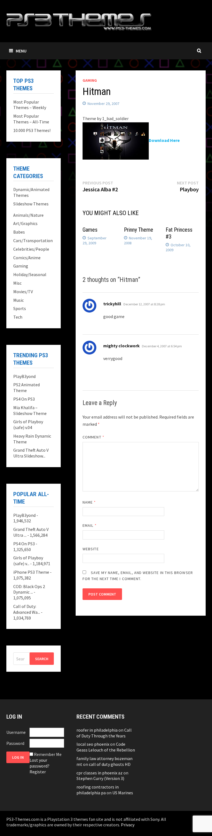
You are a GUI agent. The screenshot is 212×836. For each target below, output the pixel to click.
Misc (17, 283)
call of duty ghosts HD (110, 764)
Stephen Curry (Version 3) (100, 778)
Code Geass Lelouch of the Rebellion (105, 747)
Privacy (127, 824)
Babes (19, 232)
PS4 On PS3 (24, 399)
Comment (93, 437)
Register (38, 771)
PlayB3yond (24, 376)
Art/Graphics (25, 223)
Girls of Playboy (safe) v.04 (28, 424)
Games (90, 229)
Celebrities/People (31, 249)
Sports (19, 308)
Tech (17, 317)
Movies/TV (23, 291)
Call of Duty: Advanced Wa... (26, 609)
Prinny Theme (138, 229)
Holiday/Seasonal (29, 274)
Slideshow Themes (31, 204)
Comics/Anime (27, 257)
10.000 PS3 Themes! (32, 130)
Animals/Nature (28, 215)
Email (90, 525)
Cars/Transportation (33, 240)
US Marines (122, 792)
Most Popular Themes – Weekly (29, 104)
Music (18, 300)
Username (16, 732)
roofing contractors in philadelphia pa (97, 789)
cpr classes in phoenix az (99, 773)
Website (91, 548)
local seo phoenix (92, 744)
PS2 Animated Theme (26, 387)
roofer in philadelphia (97, 730)
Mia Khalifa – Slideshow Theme (30, 410)
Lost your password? (39, 763)
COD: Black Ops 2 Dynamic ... (29, 589)
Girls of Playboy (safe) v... (28, 560)
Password (15, 743)
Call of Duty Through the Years (104, 733)
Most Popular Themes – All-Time (31, 119)
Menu (21, 51)
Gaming (90, 80)
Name (89, 502)
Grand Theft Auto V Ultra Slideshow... (31, 453)
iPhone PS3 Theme (31, 572)
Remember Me (48, 754)
